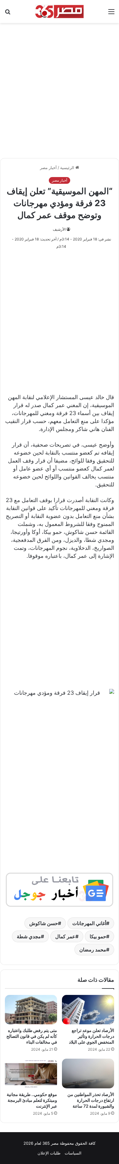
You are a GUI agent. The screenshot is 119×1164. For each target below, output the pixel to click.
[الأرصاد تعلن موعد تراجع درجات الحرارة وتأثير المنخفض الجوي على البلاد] (88, 1009)
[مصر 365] (59, 11)
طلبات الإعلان (49, 1153)
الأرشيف (59, 229)
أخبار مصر (48, 167)
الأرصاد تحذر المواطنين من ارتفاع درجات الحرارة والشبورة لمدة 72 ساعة (90, 1100)
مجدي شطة (29, 936)
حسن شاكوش (43, 923)
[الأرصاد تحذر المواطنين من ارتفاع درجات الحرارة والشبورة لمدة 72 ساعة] (88, 1073)
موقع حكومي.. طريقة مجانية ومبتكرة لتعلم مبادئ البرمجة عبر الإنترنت (32, 1100)
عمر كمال (65, 936)
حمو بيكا (98, 936)
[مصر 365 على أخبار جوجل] (59, 889)
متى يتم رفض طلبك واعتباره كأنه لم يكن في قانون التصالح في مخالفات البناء (31, 1036)
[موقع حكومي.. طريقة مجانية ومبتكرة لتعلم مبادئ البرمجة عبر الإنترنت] (31, 1073)
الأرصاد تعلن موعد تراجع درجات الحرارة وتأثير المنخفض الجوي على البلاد (91, 1036)
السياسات (73, 1153)
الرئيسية (67, 167)
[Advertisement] (59, 87)
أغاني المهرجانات (89, 923)
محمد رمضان (92, 950)
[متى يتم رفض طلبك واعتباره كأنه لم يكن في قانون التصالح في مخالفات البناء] (31, 1009)
